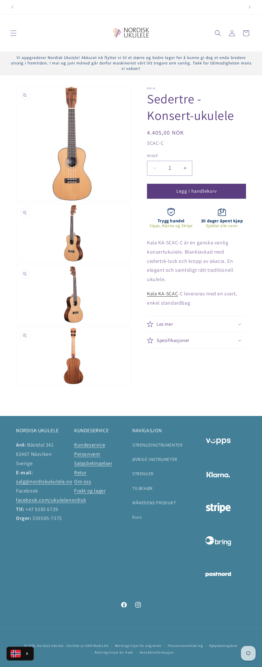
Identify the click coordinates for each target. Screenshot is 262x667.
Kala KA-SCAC (162, 293)
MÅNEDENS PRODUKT (154, 503)
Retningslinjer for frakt (114, 652)
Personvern (87, 454)
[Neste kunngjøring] (250, 7)
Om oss (82, 481)
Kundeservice (89, 444)
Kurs (137, 517)
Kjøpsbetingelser (223, 645)
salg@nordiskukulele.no (44, 481)
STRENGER (143, 474)
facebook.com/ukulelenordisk (51, 500)
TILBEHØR (142, 488)
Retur (80, 472)
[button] (13, 33)
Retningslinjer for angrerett (138, 645)
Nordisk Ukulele (50, 645)
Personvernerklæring (185, 645)
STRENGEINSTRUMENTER (157, 445)
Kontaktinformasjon (157, 652)
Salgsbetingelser (93, 463)
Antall (152, 155)
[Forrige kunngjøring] (12, 7)
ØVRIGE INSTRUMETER (154, 459)
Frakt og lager (89, 490)
